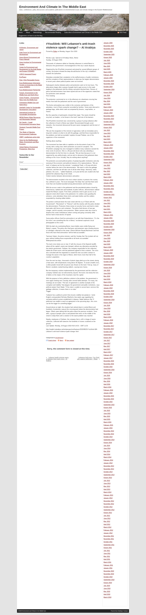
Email (21, 162)
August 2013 (108, 477)
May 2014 (107, 451)
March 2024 (107, 107)
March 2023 (107, 142)
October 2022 (108, 157)
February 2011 (108, 565)
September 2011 (109, 545)
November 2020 (109, 224)
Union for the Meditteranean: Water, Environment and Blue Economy (29, 142)
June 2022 (107, 168)
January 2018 (108, 323)
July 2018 (107, 305)
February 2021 (108, 215)
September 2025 (109, 54)
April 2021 (107, 209)
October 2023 (108, 122)
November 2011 (109, 539)
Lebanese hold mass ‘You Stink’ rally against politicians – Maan (88, 358)
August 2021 (108, 197)
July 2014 (107, 445)
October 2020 (108, 227)
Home (21, 32)
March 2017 (107, 352)
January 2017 (108, 358)
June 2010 (107, 588)
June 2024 (107, 98)
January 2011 (108, 568)
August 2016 (108, 372)
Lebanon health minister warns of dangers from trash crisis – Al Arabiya (57, 359)
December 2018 (109, 291)
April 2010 (107, 594)
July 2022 (107, 165)
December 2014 (109, 431)
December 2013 (109, 466)
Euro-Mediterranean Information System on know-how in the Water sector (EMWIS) (30, 85)
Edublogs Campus (123, 611)
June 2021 (107, 203)
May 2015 (107, 416)
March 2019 (107, 282)
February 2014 (108, 460)
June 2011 (107, 553)
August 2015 (108, 407)
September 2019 (109, 264)
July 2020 (107, 235)
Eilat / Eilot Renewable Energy (29, 80)
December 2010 (109, 571)
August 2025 (108, 57)
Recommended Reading (53, 32)
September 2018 (109, 299)
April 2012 (107, 524)
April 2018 (107, 314)
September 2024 (109, 89)
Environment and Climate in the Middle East (52, 7)
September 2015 (109, 405)
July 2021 (107, 200)
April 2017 (107, 349)
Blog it (61, 340)
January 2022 (108, 183)
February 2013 (108, 495)
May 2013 (107, 486)
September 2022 (109, 159)
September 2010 (109, 580)
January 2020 (108, 253)
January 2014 (108, 463)
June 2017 (107, 343)
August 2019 (108, 267)
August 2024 (108, 92)
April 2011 (107, 559)
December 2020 (109, 221)
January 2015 (108, 428)
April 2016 (107, 384)
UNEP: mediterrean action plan (29, 137)
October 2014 (108, 437)
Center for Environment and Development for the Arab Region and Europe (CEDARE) (30, 69)
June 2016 (107, 378)
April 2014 (107, 454)
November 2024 (109, 84)
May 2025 (107, 66)
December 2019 (109, 256)
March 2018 (107, 317)
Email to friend (52, 340)
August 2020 (108, 232)
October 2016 (108, 367)
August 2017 (108, 337)
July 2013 (107, 480)
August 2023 (108, 127)
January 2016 (108, 393)
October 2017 (108, 332)
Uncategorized (59, 337)
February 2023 (108, 145)
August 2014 (108, 442)
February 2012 (108, 530)
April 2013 (107, 489)
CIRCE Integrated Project (27, 74)
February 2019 (108, 285)
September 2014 (109, 440)
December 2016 (109, 361)
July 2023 (107, 130)
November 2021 (109, 189)
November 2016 (109, 364)
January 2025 (108, 78)
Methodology (37, 32)
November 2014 (109, 434)
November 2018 (109, 294)
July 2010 (107, 585)
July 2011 (107, 550)
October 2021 (108, 192)
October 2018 (108, 297)
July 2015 (107, 410)
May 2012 (107, 521)
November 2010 (109, 574)
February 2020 (108, 250)
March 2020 (107, 247)
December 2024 (109, 81)
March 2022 (107, 177)
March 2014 (107, 457)
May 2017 (107, 346)
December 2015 (109, 396)
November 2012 (109, 504)
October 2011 (108, 542)
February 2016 (108, 390)
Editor (55, 51)
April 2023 (107, 139)
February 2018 (108, 320)
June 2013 (107, 483)
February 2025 (108, 75)
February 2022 (108, 180)
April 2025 (107, 69)
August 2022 (108, 162)
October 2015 (108, 402)
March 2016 (107, 387)
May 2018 (107, 311)
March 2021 (107, 212)
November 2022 (109, 154)
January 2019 (108, 288)
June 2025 (107, 63)
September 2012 (109, 510)
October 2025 (108, 51)
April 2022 (107, 174)
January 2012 (108, 533)
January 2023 (108, 148)
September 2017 (109, 335)
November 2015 (109, 399)
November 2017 (109, 329)
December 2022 (109, 151)
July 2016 (107, 375)
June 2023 (107, 133)
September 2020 (109, 229)
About (28, 32)
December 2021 (109, 186)
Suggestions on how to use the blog (30, 36)
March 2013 (107, 492)
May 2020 (107, 241)
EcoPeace (22, 77)
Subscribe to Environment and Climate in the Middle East (83, 32)
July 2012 (107, 515)
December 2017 (109, 326)
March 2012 (107, 527)
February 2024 (108, 110)
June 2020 (107, 238)
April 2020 (107, 244)
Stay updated (70, 340)
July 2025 (107, 60)
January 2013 (108, 498)
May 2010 (107, 591)
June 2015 (107, 413)
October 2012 (108, 507)
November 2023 (109, 119)
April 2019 (107, 279)
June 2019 (107, 273)
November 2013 (109, 469)
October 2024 (108, 86)
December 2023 (109, 116)
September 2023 (109, 124)
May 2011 (107, 556)
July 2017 (107, 340)
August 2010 (108, 583)
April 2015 (107, 419)
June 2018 (107, 308)
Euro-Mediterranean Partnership (29, 90)
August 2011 (108, 547)
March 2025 (107, 72)
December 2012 (109, 501)
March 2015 (107, 422)
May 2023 (107, 136)
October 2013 (108, 472)
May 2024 (107, 101)
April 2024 (107, 104)
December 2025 (109, 46)
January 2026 (108, 43)
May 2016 (107, 381)
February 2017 (108, 355)
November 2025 (109, 49)
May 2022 (107, 171)
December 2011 (109, 536)
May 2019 (107, 276)
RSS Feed (122, 32)
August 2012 (108, 512)
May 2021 (107, 206)
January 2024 (108, 113)
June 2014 (107, 448)
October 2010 (108, 577)
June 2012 (107, 518)
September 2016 (109, 370)
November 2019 (109, 259)
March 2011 (107, 562)
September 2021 (109, 194)
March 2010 (107, 597)
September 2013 (109, 475)
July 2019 (107, 270)
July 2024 (107, 95)
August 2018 (108, 302)
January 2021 (108, 218)
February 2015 (108, 425)
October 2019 (108, 261)
